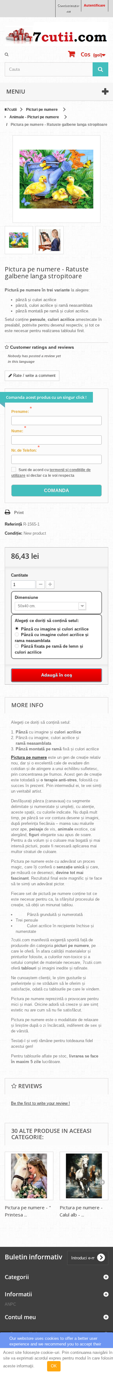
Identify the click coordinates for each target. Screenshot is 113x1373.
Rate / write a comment (34, 375)
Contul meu (20, 1317)
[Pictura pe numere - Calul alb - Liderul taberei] (84, 1176)
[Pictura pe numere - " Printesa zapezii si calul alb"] (29, 1176)
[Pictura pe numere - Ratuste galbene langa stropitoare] (19, 240)
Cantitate (19, 575)
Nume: (18, 430)
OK (54, 1366)
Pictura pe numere (29, 757)
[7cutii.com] (56, 34)
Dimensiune (27, 597)
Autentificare (94, 5)
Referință (13, 524)
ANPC (10, 1304)
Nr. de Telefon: (25, 450)
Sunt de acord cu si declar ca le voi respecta (51, 473)
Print (19, 512)
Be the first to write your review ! (40, 1103)
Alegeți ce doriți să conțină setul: (47, 620)
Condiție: (13, 533)
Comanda (56, 490)
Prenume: (21, 411)
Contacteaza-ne (68, 8)
